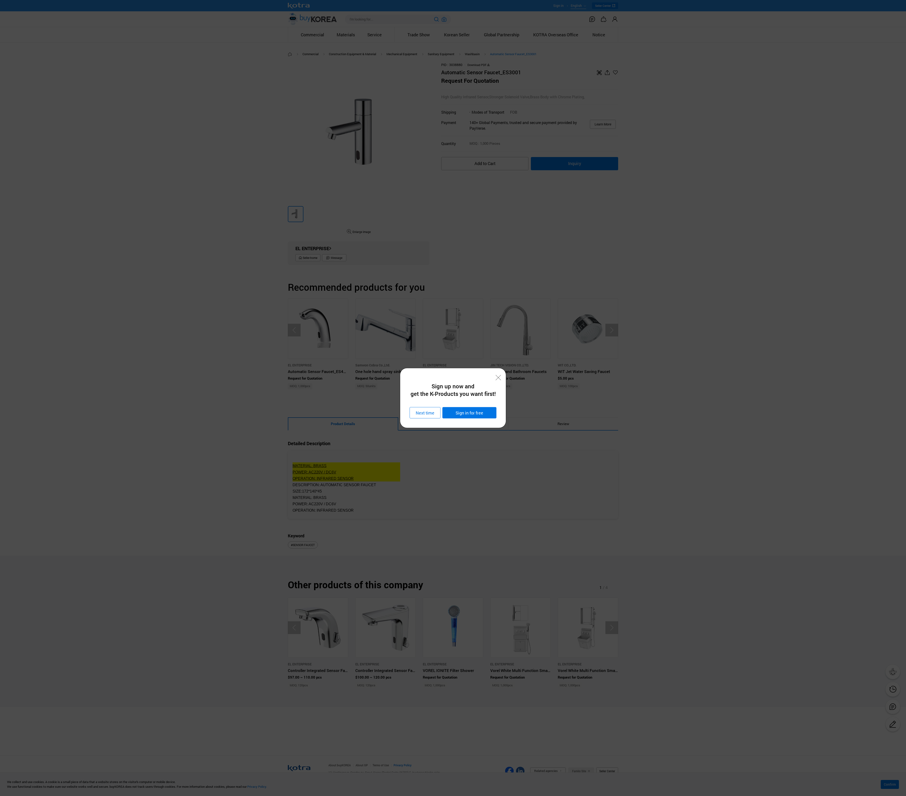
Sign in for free (469, 412)
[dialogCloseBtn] (498, 378)
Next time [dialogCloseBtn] (425, 412)
